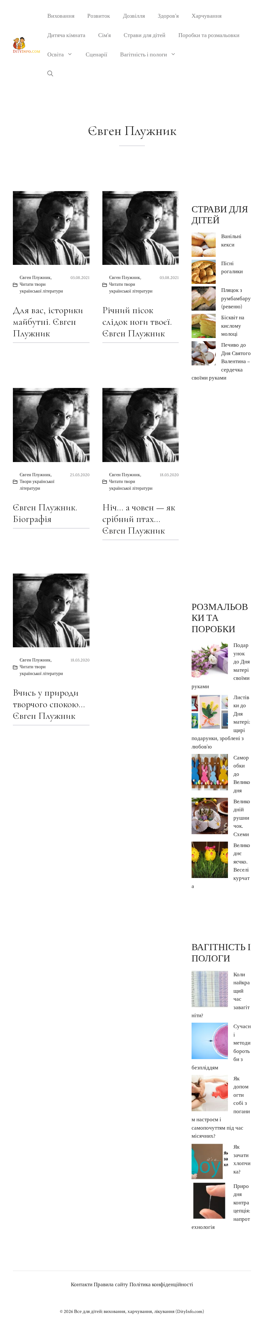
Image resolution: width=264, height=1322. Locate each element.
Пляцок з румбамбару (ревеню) (236, 298)
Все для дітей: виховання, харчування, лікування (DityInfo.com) (139, 1311)
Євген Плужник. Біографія (45, 513)
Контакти (81, 1284)
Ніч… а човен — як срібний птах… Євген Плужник (138, 518)
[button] (50, 74)
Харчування (207, 16)
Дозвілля (134, 16)
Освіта (55, 54)
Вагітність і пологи (143, 54)
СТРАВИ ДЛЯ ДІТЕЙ (220, 215)
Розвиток (98, 16)
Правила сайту (111, 1284)
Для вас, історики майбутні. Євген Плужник (48, 321)
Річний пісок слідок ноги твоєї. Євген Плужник (137, 321)
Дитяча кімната (66, 35)
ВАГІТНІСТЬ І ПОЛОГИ (221, 953)
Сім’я (104, 35)
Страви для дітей (144, 35)
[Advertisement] (221, 492)
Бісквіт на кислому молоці (232, 326)
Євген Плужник (35, 278)
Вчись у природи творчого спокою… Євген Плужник (49, 704)
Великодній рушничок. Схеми (241, 818)
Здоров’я (168, 16)
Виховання (60, 16)
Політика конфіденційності (161, 1284)
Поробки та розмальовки (209, 35)
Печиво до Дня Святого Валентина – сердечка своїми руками (221, 361)
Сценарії (96, 54)
